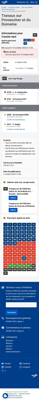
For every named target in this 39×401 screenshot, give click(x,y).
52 (15, 232)
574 (24, 262)
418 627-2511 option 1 (15, 321)
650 (34, 262)
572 (20, 262)
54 (24, 232)
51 (10, 232)
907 (6, 269)
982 (29, 269)
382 (20, 258)
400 (24, 258)
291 (6, 254)
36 (6, 232)
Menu (32, 2)
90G (25, 40)
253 (6, 247)
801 (15, 266)
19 (10, 228)
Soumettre (11, 312)
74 (15, 236)
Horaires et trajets (14, 7)
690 (6, 266)
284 (24, 251)
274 (29, 247)
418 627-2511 (8, 165)
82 (10, 239)
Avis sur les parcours (8, 9)
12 (29, 224)
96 (25, 43)
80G (34, 236)
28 (15, 228)
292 (10, 254)
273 (24, 247)
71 (6, 236)
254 (10, 247)
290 (34, 251)
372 (10, 258)
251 (34, 243)
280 (6, 251)
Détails (13, 198)
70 (34, 232)
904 (34, 266)
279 (34, 247)
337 (24, 254)
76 (20, 236)
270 (15, 247)
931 (10, 269)
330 (20, 254)
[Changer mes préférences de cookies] (5, 395)
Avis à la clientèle (27, 7)
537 (34, 258)
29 (20, 228)
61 (29, 232)
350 (29, 254)
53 (20, 232)
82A (15, 239)
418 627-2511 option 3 (15, 331)
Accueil (4, 7)
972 (20, 269)
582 (29, 262)
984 (34, 269)
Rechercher (21, 2)
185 (15, 243)
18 (6, 228)
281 (10, 251)
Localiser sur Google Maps (16, 120)
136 (10, 243)
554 (10, 262)
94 (29, 40)
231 (20, 243)
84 (20, 239)
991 (35, 35)
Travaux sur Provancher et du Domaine (13, 11)
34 (34, 228)
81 (6, 239)
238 (29, 243)
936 (15, 269)
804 (20, 266)
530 (29, 258)
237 (24, 243)
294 (33, 40)
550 (6, 262)
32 (29, 228)
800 (10, 266)
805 (24, 266)
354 (34, 254)
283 (20, 251)
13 (34, 224)
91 (34, 239)
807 (29, 266)
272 (20, 247)
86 (29, 239)
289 (29, 251)
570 (15, 262)
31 (24, 228)
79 (24, 236)
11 (24, 224)
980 (24, 269)
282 (15, 251)
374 (15, 258)
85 (24, 239)
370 (6, 258)
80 (29, 236)
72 (10, 236)
